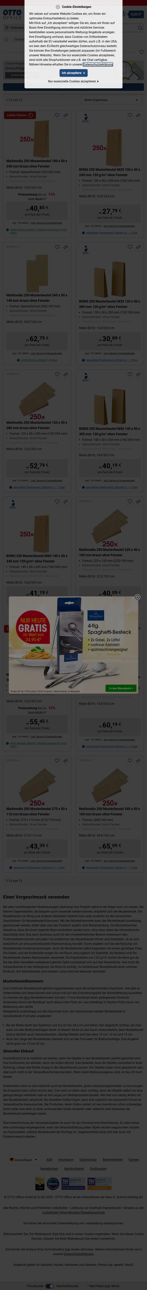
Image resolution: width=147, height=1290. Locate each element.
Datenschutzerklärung (98, 64)
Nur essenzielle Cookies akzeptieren (72, 81)
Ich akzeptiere (72, 73)
